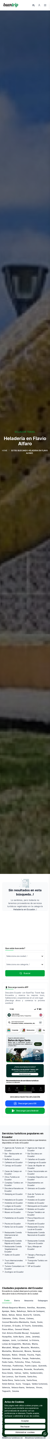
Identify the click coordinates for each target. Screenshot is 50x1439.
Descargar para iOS (27, 1103)
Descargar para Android (27, 1111)
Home (4, 450)
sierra (17, 1300)
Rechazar (25, 1426)
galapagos (43, 1300)
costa (6, 1300)
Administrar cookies (25, 1432)
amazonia (28, 1300)
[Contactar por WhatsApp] (45, 1434)
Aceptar (25, 1421)
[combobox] (6, 956)
